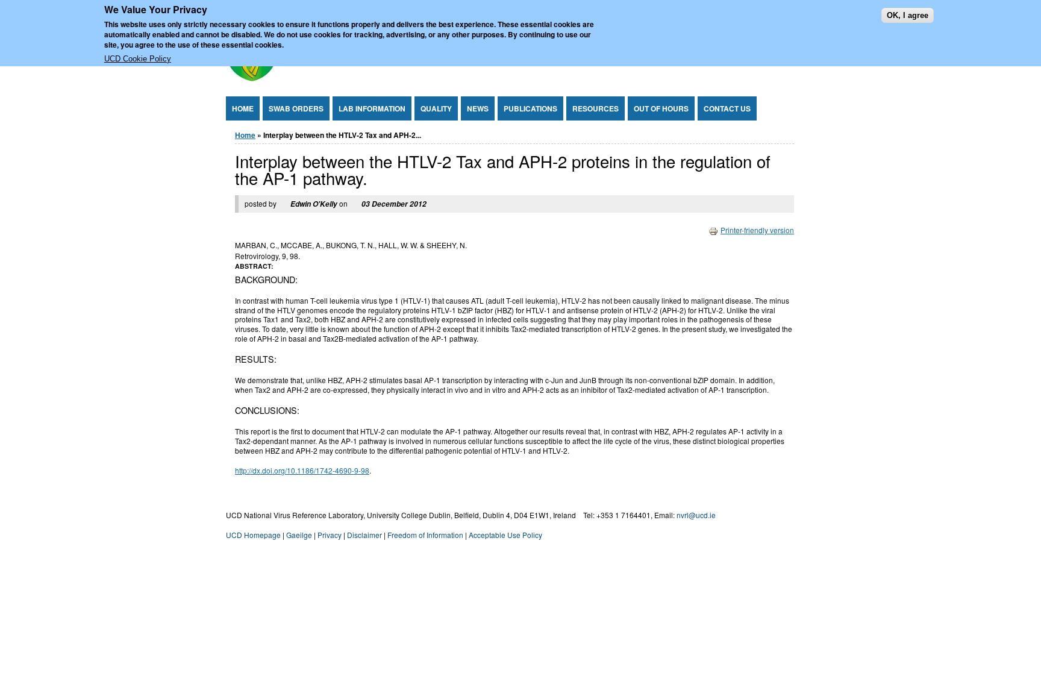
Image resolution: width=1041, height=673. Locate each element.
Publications (530, 108)
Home (243, 108)
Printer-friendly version (757, 230)
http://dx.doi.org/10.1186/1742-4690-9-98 (302, 470)
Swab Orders (296, 108)
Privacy (329, 535)
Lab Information (372, 108)
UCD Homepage (253, 535)
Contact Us (727, 108)
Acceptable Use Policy (505, 535)
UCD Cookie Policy (137, 58)
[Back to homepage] (251, 78)
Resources (595, 108)
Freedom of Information (425, 535)
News (478, 108)
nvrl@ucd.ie (696, 515)
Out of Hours (661, 108)
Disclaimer (364, 535)
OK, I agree (907, 15)
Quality (436, 108)
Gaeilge (299, 535)
